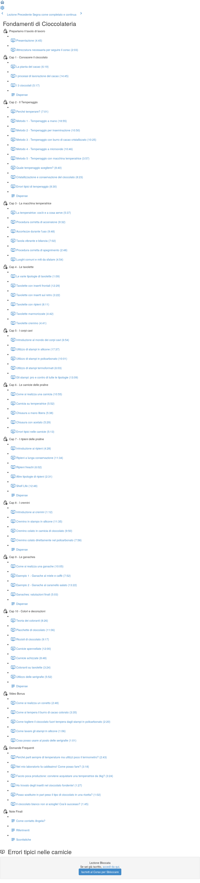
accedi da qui (111, 867)
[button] (2, 3)
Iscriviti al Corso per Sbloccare (100, 872)
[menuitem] (2, 9)
